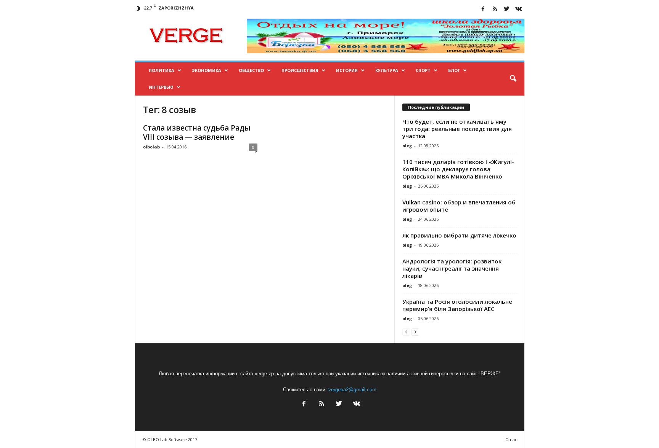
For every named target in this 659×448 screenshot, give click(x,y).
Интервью (161, 87)
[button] (513, 78)
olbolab (151, 147)
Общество (251, 70)
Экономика (206, 70)
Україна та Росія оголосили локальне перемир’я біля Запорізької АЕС (457, 305)
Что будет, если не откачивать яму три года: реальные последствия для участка (457, 129)
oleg (407, 145)
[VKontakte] (518, 9)
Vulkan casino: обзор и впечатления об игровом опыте (459, 205)
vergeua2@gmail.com (352, 389)
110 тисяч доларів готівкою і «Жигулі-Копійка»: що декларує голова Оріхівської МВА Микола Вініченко (458, 169)
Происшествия (299, 70)
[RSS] (495, 9)
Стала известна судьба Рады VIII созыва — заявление (197, 132)
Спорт (423, 70)
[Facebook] (483, 9)
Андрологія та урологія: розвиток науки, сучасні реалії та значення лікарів (451, 268)
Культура (386, 70)
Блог (454, 70)
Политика (161, 70)
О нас (511, 439)
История (347, 70)
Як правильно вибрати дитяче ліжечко (459, 235)
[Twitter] (506, 9)
